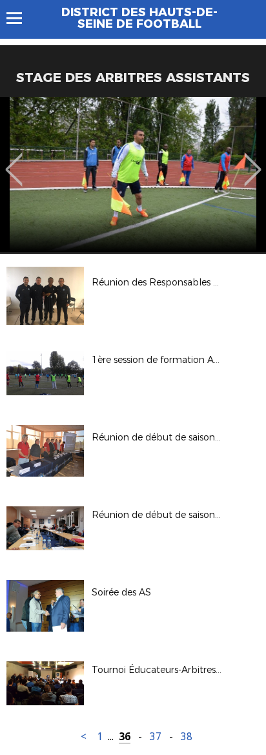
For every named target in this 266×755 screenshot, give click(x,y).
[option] (133, 174)
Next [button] (252, 160)
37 (155, 736)
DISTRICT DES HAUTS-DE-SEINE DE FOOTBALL (139, 18)
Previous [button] (14, 160)
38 (186, 736)
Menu (20, 18)
